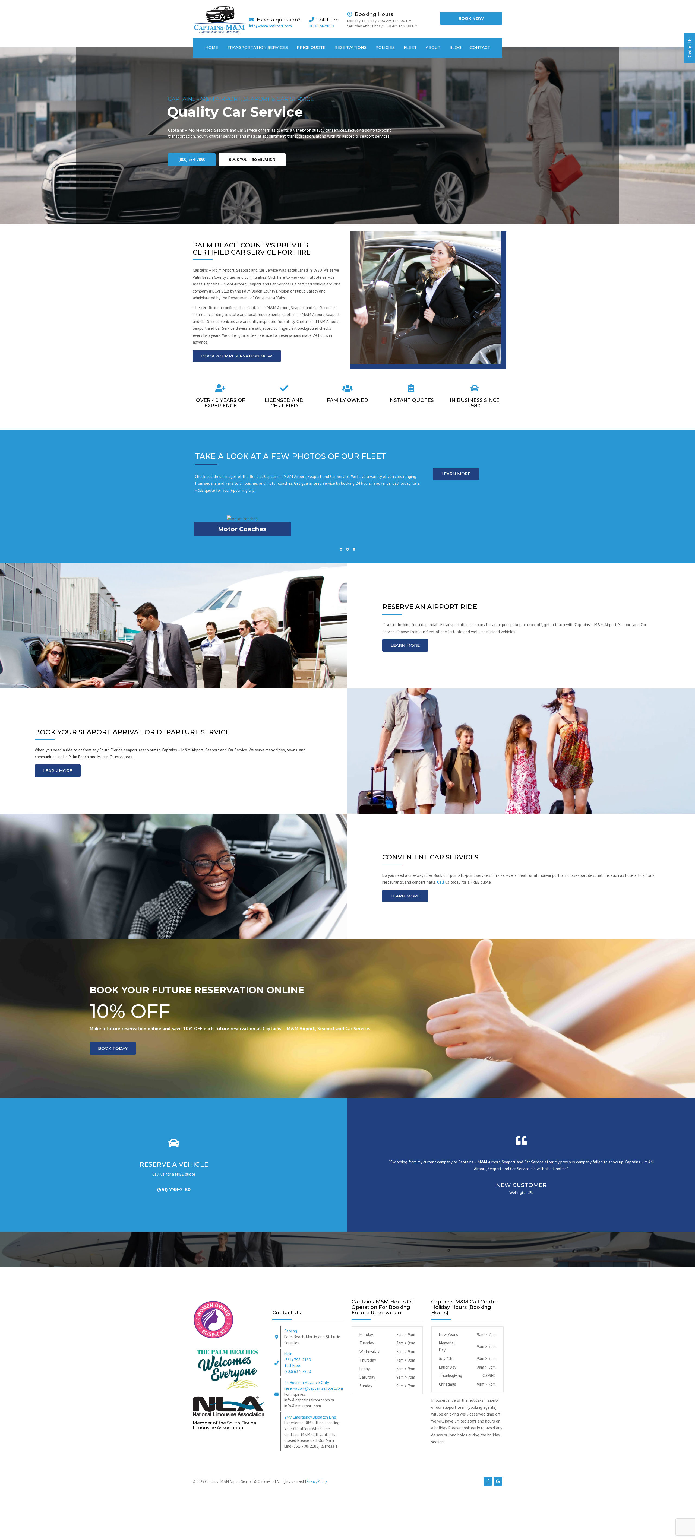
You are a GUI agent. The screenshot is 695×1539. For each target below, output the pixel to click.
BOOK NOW (471, 18)
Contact (480, 47)
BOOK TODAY (113, 1048)
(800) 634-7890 (191, 159)
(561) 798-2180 (174, 1189)
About (433, 47)
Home (211, 47)
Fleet (410, 47)
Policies (385, 47)
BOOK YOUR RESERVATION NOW (236, 355)
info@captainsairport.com (270, 26)
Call (440, 882)
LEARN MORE (455, 473)
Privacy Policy (317, 1481)
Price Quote (311, 47)
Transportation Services (257, 47)
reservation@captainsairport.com (313, 1388)
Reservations (350, 47)
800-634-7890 (321, 26)
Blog (455, 47)
